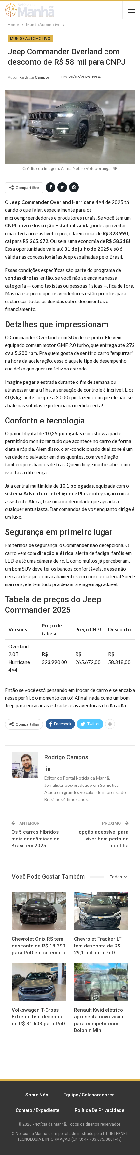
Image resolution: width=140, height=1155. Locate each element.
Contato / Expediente (37, 1110)
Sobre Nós (36, 1094)
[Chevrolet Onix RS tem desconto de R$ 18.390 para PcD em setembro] (39, 911)
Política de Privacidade (99, 1110)
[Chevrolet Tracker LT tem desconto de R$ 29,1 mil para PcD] (101, 911)
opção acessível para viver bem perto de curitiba (104, 839)
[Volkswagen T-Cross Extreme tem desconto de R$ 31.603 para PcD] (39, 982)
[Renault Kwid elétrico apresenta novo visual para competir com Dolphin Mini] (101, 982)
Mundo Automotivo (30, 38)
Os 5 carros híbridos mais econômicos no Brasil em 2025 (35, 839)
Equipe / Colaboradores (89, 1094)
